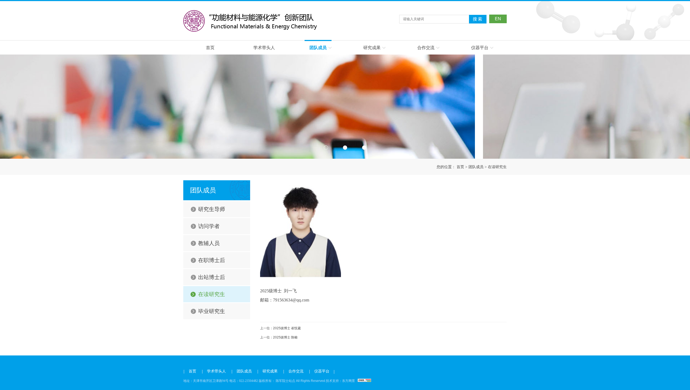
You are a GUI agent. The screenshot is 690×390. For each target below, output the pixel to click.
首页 (210, 47)
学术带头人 (264, 47)
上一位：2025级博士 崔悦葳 (280, 328)
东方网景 (348, 381)
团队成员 (318, 47)
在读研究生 (497, 167)
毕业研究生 (211, 311)
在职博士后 (211, 260)
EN (498, 18)
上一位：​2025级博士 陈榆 (279, 337)
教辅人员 (209, 243)
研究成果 (372, 47)
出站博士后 (211, 277)
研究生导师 (211, 209)
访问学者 (209, 226)
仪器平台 (479, 47)
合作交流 (425, 47)
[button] (326, 147)
